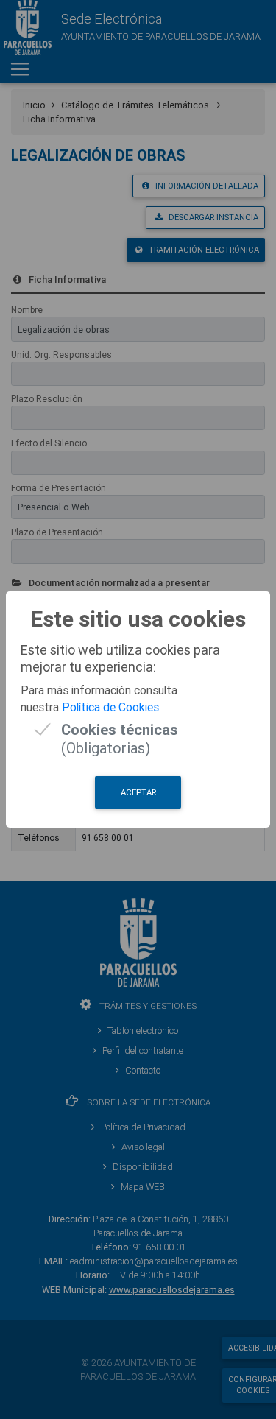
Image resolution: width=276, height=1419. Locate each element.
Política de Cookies (110, 707)
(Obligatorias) (119, 729)
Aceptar (138, 792)
